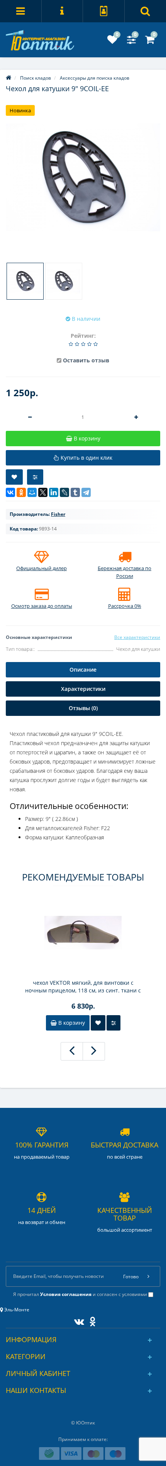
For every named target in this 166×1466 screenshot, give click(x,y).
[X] (42, 492)
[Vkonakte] (77, 1320)
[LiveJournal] (64, 492)
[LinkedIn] (53, 492)
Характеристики (83, 688)
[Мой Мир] (32, 492)
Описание (83, 669)
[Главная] (8, 78)
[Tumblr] (75, 492)
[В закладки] (14, 477)
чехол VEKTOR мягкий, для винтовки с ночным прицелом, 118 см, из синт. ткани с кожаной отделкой (83, 986)
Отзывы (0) (83, 708)
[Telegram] (86, 492)
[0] (112, 41)
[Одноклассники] (21, 492)
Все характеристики (137, 637)
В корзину (71, 1022)
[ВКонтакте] (10, 492)
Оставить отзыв (86, 360)
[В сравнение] (35, 477)
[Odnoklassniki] (90, 1320)
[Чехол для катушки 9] (83, 177)
